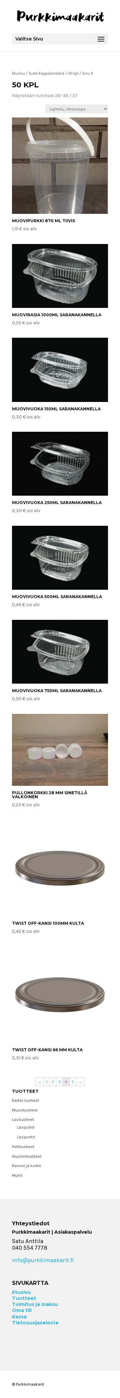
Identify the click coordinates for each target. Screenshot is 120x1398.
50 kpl (73, 73)
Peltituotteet (23, 1146)
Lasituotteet (23, 1119)
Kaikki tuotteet (25, 1100)
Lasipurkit (26, 1137)
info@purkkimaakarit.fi (43, 1260)
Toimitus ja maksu (35, 1304)
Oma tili (22, 1310)
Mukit (17, 1175)
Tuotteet (24, 1298)
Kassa (19, 1317)
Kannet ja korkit (26, 1165)
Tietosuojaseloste (35, 1323)
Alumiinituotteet (26, 1156)
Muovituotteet (25, 1110)
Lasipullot (26, 1127)
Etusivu (18, 73)
